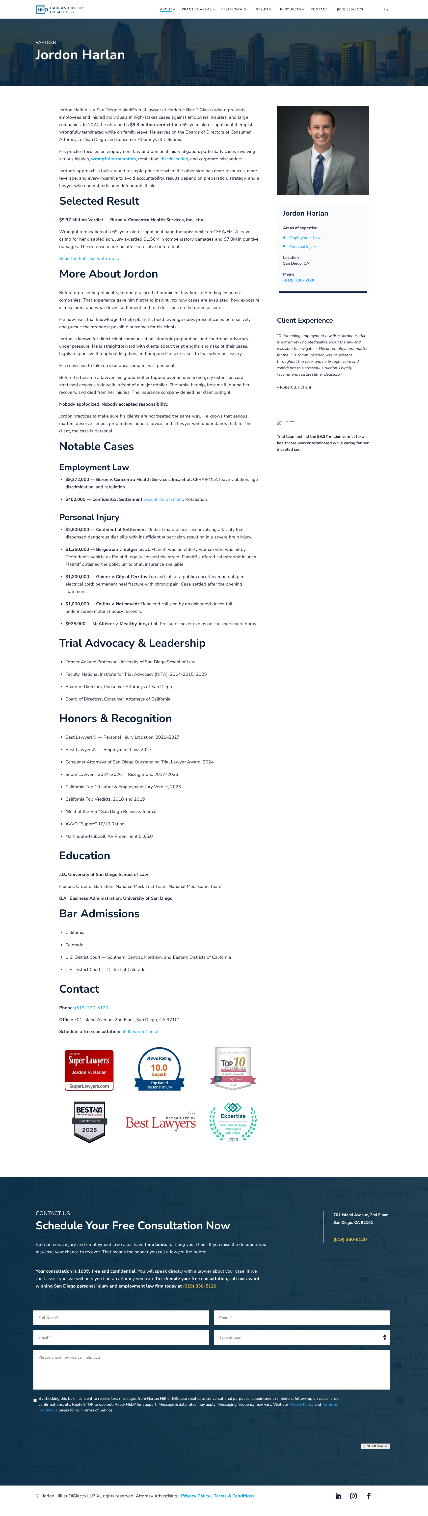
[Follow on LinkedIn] (338, 1496)
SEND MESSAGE (375, 1446)
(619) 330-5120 (350, 9)
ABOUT (166, 9)
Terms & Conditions (234, 1496)
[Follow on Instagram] (353, 1496)
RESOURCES (290, 9)
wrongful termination (113, 159)
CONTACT (319, 9)
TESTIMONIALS (233, 9)
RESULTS (263, 9)
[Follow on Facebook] (369, 1496)
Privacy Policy (301, 1404)
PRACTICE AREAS (197, 9)
